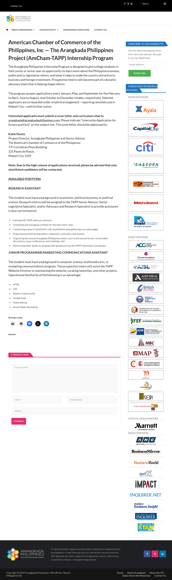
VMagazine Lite (14, 575)
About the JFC (156, 572)
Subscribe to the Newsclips (136, 575)
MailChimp (144, 58)
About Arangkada (22, 29)
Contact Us (16, 6)
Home (120, 572)
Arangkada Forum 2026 (76, 29)
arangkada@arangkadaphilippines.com (34, 120)
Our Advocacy (47, 29)
